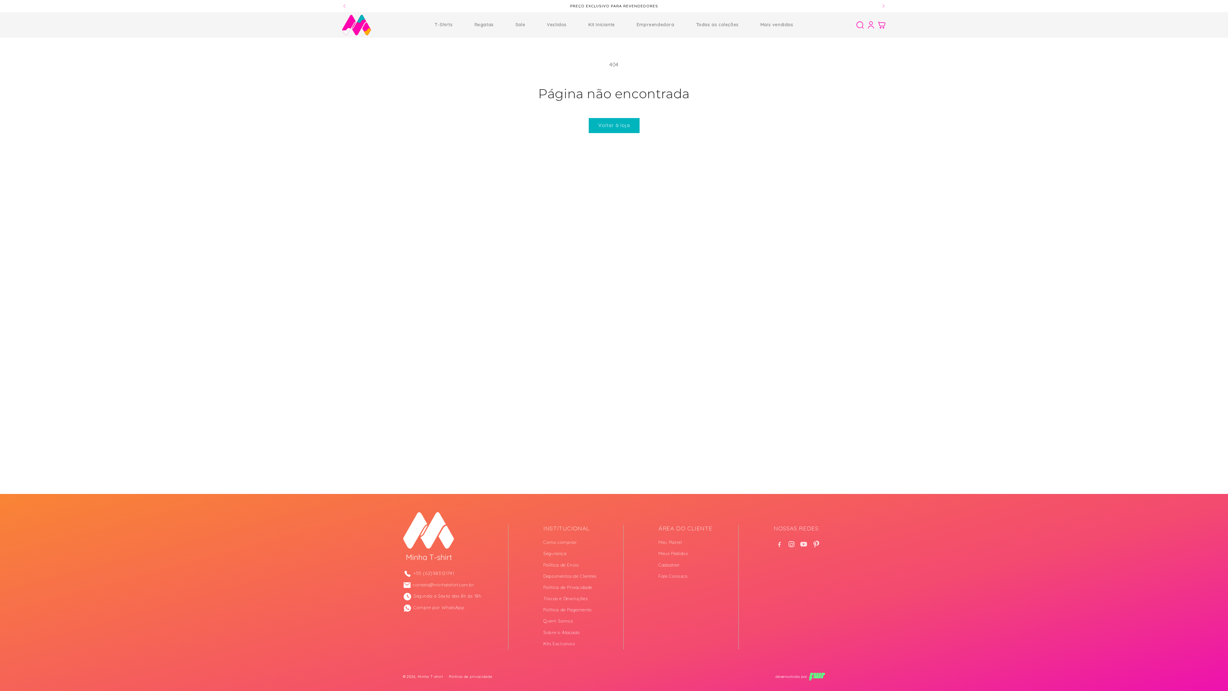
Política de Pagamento (567, 610)
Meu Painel (670, 542)
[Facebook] (779, 544)
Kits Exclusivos (559, 644)
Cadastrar (669, 565)
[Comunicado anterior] (344, 6)
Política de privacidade (470, 676)
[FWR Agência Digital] (817, 677)
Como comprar (560, 542)
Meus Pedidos (673, 553)
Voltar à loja (614, 125)
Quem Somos (558, 621)
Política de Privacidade (567, 587)
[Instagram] (791, 544)
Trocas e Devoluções (565, 598)
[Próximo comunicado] (884, 6)
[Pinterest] (816, 544)
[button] (859, 25)
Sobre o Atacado (561, 632)
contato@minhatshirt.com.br (443, 585)
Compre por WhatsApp (438, 607)
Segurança (554, 553)
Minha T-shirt (430, 676)
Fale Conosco (673, 576)
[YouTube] (803, 544)
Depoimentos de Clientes (569, 576)
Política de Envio (561, 565)
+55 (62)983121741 (433, 573)
